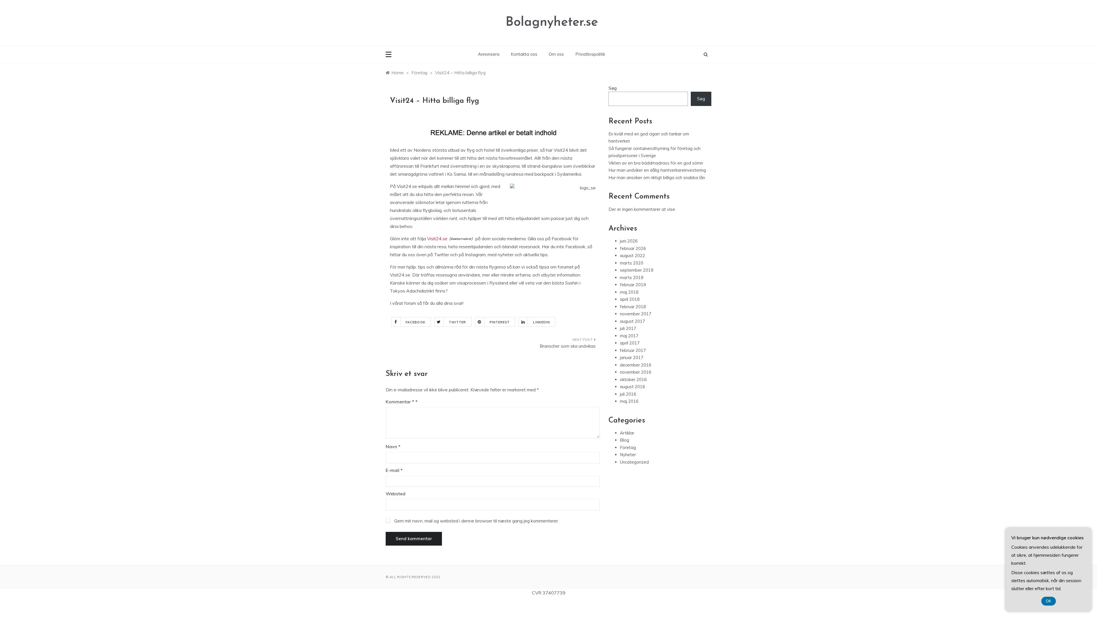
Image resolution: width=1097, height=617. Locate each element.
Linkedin (541, 322)
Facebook (415, 322)
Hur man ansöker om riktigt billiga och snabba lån (656, 177)
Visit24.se (437, 238)
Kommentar (400, 401)
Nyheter (628, 454)
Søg (612, 88)
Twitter (457, 322)
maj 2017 (629, 335)
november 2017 (635, 313)
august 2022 (632, 255)
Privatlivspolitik (590, 54)
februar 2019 (633, 284)
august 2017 (632, 321)
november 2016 (635, 372)
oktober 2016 (633, 379)
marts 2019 (631, 277)
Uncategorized (634, 462)
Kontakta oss (524, 54)
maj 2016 (629, 401)
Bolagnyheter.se (552, 22)
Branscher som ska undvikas (568, 346)
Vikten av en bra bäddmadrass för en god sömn (655, 163)
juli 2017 (628, 328)
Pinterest (500, 322)
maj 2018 (629, 292)
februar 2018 (633, 306)
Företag (628, 447)
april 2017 (630, 343)
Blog (624, 440)
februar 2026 (633, 248)
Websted (395, 493)
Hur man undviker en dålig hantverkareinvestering (657, 170)
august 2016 (632, 386)
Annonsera (488, 54)
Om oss (556, 54)
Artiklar (627, 433)
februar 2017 (633, 350)
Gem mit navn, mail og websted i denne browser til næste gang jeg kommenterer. (476, 521)
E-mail (394, 470)
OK (1048, 601)
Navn (393, 446)
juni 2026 (629, 241)
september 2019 (636, 270)
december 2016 (635, 365)
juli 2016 (628, 394)
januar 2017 (631, 357)
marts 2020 (631, 263)
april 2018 (630, 299)
